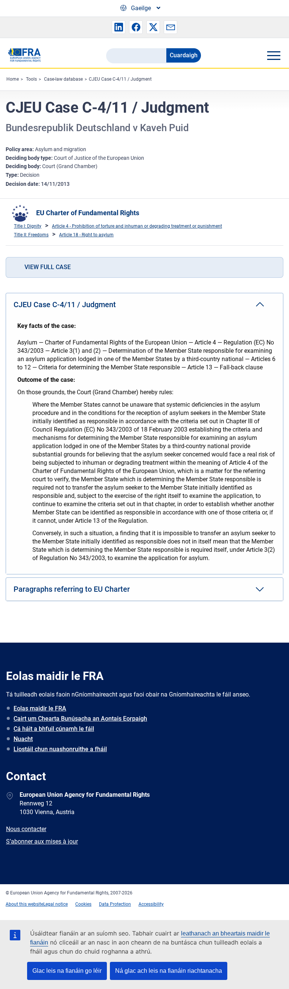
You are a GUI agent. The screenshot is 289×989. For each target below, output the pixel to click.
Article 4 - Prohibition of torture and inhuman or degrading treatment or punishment (137, 226)
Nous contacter (26, 829)
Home (12, 79)
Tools (31, 79)
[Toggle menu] (273, 55)
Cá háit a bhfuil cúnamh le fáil (54, 728)
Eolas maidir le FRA (40, 708)
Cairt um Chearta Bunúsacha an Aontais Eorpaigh (80, 718)
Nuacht (23, 739)
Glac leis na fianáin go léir (67, 971)
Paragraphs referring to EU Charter (72, 589)
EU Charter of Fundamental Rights (87, 213)
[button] (118, 27)
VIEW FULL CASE (47, 267)
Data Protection (115, 904)
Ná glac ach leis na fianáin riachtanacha (168, 971)
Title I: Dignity (27, 226)
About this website (24, 904)
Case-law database (63, 79)
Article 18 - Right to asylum (86, 234)
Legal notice (55, 904)
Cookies (83, 904)
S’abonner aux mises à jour (42, 841)
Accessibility (151, 904)
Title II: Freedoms (31, 234)
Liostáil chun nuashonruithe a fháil (60, 749)
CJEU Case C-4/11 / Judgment (120, 79)
